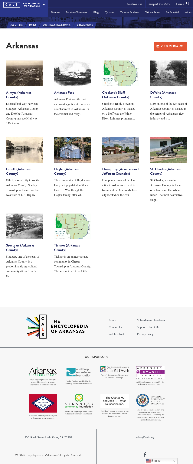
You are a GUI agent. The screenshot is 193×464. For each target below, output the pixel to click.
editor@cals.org (145, 437)
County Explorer (129, 12)
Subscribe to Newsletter (151, 320)
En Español (172, 12)
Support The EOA (148, 327)
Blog (96, 12)
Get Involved (134, 4)
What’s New (152, 12)
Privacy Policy (145, 334)
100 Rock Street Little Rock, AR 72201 (48, 437)
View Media (173, 46)
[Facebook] (145, 455)
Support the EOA (159, 4)
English (156, 460)
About (112, 320)
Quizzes (109, 12)
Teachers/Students (76, 12)
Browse (55, 12)
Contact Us (115, 327)
